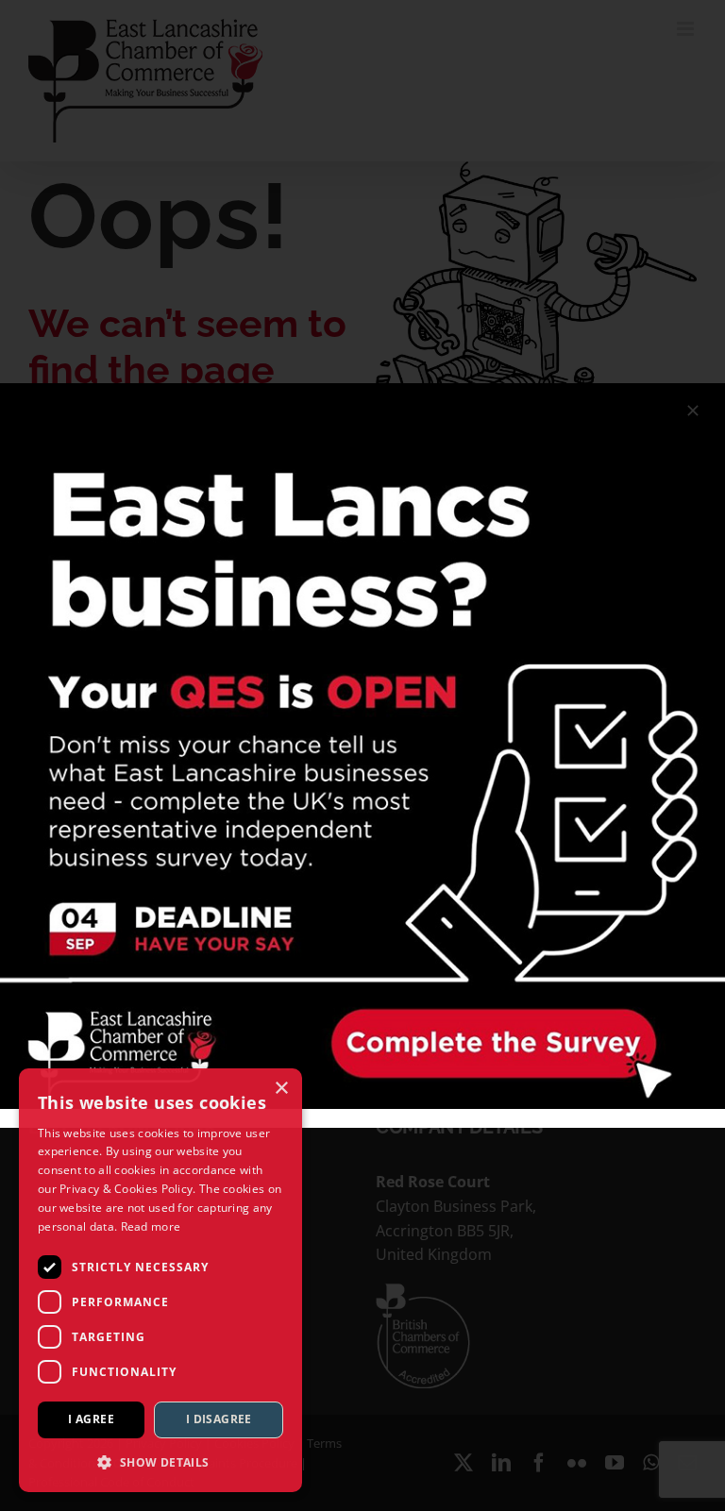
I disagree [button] (219, 1419)
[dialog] (160, 1280)
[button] (160, 1462)
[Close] (693, 410)
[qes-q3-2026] (362, 390)
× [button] (281, 1089)
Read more (151, 1226)
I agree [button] (91, 1419)
